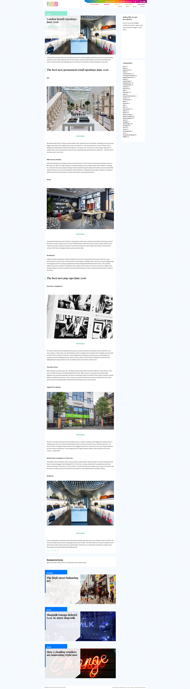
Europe (125, 79)
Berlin (124, 68)
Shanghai (125, 122)
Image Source (80, 136)
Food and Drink (127, 85)
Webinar (125, 136)
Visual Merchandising (128, 135)
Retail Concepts (127, 114)
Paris (124, 107)
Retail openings (127, 118)
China (124, 72)
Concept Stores (127, 73)
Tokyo (124, 129)
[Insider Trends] (52, 6)
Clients (120, 6)
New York (125, 103)
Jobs (113, 687)
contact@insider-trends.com (124, 1)
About (128, 6)
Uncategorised (127, 131)
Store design (126, 123)
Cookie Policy (121, 687)
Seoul (124, 120)
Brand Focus (126, 70)
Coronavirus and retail (129, 75)
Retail (124, 112)
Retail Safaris (95, 4)
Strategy (125, 125)
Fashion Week (126, 81)
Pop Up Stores (127, 109)
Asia (124, 66)
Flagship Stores (127, 83)
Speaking (106, 4)
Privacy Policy (130, 687)
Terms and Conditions (140, 687)
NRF (124, 105)
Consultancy (141, 4)
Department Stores (128, 77)
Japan (124, 94)
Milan (124, 101)
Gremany (125, 86)
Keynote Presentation (129, 96)
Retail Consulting (127, 116)
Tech (124, 127)
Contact (142, 6)
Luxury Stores (126, 99)
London (125, 98)
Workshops (128, 4)
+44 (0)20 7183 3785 (110, 1)
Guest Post (126, 88)
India (124, 90)
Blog (134, 6)
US (123, 133)
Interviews (126, 92)
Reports (117, 4)
